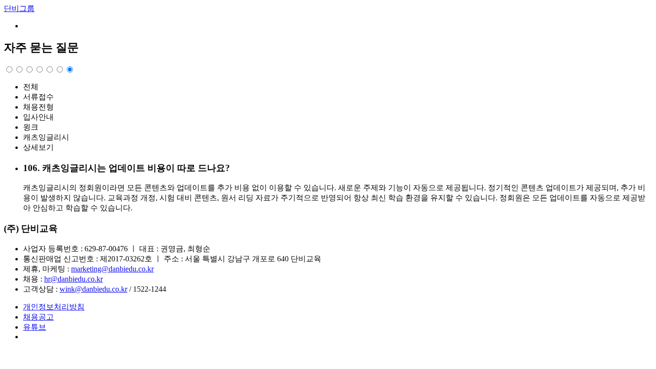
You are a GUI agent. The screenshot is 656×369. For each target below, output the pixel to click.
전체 (30, 87)
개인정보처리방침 (54, 307)
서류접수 (38, 97)
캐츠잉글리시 (46, 137)
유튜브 (34, 327)
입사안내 (38, 117)
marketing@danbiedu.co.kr (112, 269)
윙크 (30, 127)
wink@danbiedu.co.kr (93, 289)
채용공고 (38, 317)
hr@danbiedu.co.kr (73, 279)
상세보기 (38, 147)
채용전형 (38, 107)
